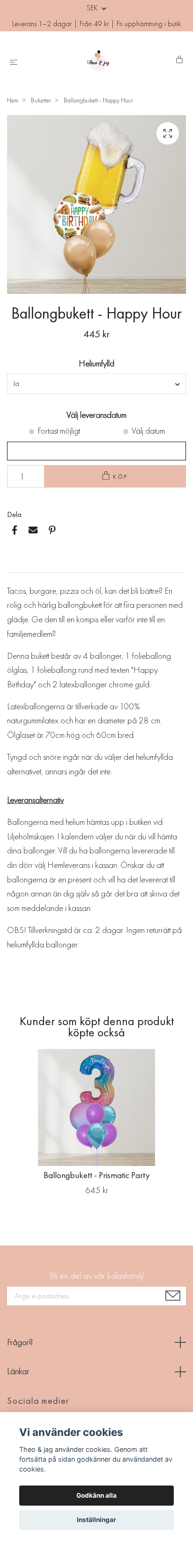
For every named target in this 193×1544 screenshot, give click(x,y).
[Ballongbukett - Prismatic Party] (96, 1107)
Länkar (18, 1371)
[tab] (18, 565)
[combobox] (96, 383)
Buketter (41, 100)
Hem (12, 100)
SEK (93, 8)
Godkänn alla (96, 1495)
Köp (121, 477)
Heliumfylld (96, 363)
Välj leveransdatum (96, 415)
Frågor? (20, 1342)
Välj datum (148, 431)
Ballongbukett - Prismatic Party (97, 1175)
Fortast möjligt (58, 431)
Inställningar (96, 1519)
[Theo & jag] (98, 60)
